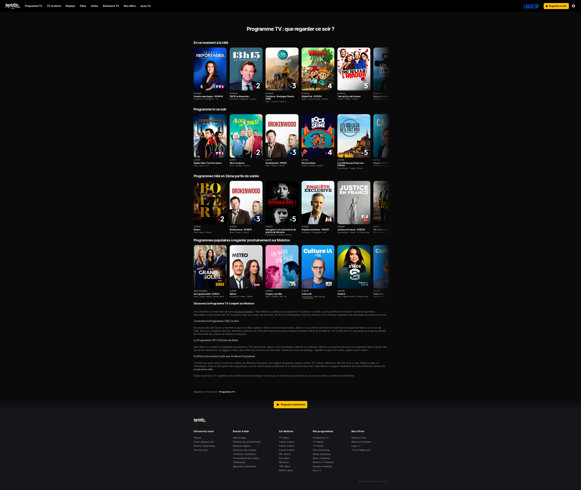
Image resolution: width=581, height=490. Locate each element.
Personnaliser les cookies (246, 458)
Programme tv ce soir (210, 109)
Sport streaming (321, 458)
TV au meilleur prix (361, 450)
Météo (233, 294)
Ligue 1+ (355, 445)
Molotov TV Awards (323, 462)
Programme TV (321, 437)
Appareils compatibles (244, 466)
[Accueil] (12, 6)
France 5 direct (287, 450)
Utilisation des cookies (244, 450)
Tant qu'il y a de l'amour (349, 96)
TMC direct (285, 466)
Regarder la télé (557, 6)
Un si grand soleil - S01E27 (207, 294)
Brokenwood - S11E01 (276, 163)
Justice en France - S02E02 (351, 229)
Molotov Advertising (204, 445)
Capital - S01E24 (381, 163)
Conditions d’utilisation (244, 454)
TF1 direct (284, 437)
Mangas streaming (322, 466)
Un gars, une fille (274, 294)
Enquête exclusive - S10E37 (315, 229)
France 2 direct (286, 441)
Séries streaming (321, 454)
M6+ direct (284, 454)
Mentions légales (242, 445)
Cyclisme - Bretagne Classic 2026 (280, 97)
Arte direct (284, 458)
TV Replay (318, 441)
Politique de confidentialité (247, 441)
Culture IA (306, 294)
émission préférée (243, 311)
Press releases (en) (204, 441)
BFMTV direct (286, 470)
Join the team (201, 450)
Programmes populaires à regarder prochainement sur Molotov (242, 240)
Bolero (197, 229)
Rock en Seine (308, 163)
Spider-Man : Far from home (208, 163)
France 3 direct (287, 445)
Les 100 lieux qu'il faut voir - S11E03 (351, 164)
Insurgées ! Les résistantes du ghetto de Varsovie (281, 230)
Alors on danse (237, 163)
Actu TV (317, 470)
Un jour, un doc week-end (385, 96)
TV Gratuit (318, 445)
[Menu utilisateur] (573, 6)
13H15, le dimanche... (240, 96)
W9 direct (284, 462)
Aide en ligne (239, 437)
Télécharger (239, 462)
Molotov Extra (358, 437)
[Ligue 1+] (531, 6)
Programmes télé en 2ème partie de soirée (226, 176)
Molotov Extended (361, 441)
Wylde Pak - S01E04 (312, 96)
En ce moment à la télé (211, 43)
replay (225, 350)
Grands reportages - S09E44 (208, 96)
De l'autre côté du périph (385, 229)
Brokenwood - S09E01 (241, 229)
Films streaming (321, 450)
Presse (197, 437)
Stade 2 (341, 294)
